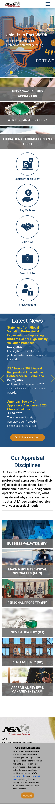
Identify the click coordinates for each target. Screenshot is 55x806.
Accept (27, 795)
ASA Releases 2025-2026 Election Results (26, 403)
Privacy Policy (20, 776)
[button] (2, 43)
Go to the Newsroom (27, 437)
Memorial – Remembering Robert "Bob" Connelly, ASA (27, 374)
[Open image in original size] (12, 4)
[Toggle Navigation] (48, 3)
